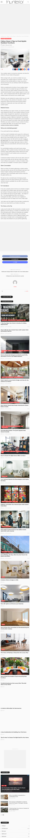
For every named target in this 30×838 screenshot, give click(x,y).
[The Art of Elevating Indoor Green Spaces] (15, 751)
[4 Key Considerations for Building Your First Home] (15, 722)
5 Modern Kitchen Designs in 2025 (9, 580)
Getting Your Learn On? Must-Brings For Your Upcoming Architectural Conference (12, 767)
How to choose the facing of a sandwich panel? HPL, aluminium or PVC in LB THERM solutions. (14, 355)
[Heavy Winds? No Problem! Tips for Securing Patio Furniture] (15, 666)
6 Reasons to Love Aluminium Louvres (15, 276)
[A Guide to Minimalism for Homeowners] (15, 698)
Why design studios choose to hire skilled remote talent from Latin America (13, 530)
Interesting (8, 526)
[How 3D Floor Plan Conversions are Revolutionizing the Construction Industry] (15, 617)
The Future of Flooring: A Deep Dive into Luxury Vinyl (14, 652)
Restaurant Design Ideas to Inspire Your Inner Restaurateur (15, 271)
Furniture (7, 451)
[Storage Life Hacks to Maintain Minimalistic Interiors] (15, 781)
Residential (26, 350)
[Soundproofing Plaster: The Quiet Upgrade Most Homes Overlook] (15, 420)
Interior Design (8, 38)
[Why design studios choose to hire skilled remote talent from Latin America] (15, 519)
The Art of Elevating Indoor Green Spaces (11, 761)
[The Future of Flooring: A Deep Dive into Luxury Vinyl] (15, 642)
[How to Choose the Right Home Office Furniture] (15, 445)
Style (14, 501)
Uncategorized (5, 427)
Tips (24, 320)
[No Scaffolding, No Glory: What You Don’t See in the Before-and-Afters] (15, 544)
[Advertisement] (15, 19)
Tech (9, 551)
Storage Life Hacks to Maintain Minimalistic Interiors (14, 791)
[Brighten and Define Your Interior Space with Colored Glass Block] (15, 494)
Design (2, 38)
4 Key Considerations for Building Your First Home (13, 732)
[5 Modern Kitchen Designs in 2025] (15, 569)
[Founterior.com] (15, 1)
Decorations (4, 758)
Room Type (25, 451)
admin (3, 45)
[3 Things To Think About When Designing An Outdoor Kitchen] (15, 805)
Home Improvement (12, 320)
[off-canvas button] (1, 2)
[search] (28, 2)
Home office (12, 451)
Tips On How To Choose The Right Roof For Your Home (15, 737)
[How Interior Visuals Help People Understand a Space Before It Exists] (15, 395)
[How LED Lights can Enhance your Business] (15, 593)
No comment (8, 326)
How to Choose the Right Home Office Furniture (13, 455)
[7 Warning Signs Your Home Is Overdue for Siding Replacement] (15, 313)
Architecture (4, 320)
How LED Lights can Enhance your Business (12, 603)
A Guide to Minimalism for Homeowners (11, 708)
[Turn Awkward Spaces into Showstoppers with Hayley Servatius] (15, 469)
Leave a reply (6, 296)
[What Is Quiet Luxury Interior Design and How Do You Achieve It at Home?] (15, 370)
